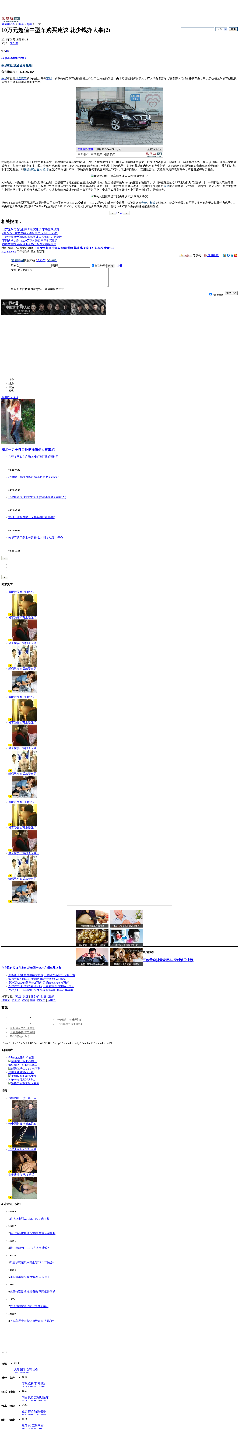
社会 (35, 1369)
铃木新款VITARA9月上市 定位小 (30, 1247)
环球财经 (39, 1383)
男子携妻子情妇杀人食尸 (23, 643)
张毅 (32, 1000)
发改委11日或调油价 (21, 989)
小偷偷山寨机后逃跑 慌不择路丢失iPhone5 (34, 476)
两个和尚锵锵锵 (19, 1036)
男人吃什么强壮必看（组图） (92, 945)
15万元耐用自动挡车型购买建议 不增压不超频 (30, 229)
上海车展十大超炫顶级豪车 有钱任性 (32, 1320)
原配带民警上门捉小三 (22, 591)
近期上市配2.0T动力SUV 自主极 (30, 1218)
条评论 (13, 58)
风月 (31, 1397)
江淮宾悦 (97, 247)
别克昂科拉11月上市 (14, 967)
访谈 (37, 1411)
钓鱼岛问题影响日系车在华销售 (53, 989)
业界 (24, 1411)
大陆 (17, 1369)
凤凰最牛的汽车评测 (22, 1032)
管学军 (34, 996)
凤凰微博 (213, 255)
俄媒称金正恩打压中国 (22, 1098)
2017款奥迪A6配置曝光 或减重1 (29, 1277)
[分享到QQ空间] (224, 255)
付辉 (43, 996)
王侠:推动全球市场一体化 (58, 986)
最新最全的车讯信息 (22, 1028)
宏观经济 (27, 1383)
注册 (119, 265)
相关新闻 (109, 154)
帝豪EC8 (109, 247)
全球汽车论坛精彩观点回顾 (25, 986)
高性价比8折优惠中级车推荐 (25, 975)
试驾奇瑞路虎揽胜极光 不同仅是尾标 (32, 1291)
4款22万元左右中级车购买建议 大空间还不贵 (30, 233)
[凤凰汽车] (154, 156)
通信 (24, 1425)
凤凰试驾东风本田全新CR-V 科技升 (32, 1262)
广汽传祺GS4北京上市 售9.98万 (29, 1306)
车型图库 (96, 154)
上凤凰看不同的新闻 (70, 1023)
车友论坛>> (154, 149)
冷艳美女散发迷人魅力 (22, 1079)
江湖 (37, 1397)
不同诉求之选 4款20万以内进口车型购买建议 (30, 240)
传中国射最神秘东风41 (22, 1123)
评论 (31, 1411)
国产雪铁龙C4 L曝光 (53, 978)
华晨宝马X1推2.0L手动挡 (24, 978)
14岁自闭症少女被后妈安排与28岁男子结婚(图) (37, 497)
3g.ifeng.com (8, 251)
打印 (19, 58)
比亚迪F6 (86, 247)
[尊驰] (119, 144)
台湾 (29, 1369)
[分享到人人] (228, 255)
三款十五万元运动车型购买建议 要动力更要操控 (32, 236)
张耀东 (5, 1000)
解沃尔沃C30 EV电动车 (22, 1064)
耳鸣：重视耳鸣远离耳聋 (92, 964)
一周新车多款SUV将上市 (59, 975)
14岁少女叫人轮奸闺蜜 (22, 1149)
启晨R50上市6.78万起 (56, 982)
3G (29, 1425)
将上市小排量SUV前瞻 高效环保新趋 (32, 1233)
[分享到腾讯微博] (232, 255)
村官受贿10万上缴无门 (22, 617)
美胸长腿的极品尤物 (21, 1072)
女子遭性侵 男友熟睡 (21, 1174)
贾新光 (16, 1000)
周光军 (41, 1000)
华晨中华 (82, 149)
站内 (219, 29)
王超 (51, 996)
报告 (43, 1411)
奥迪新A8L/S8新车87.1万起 (25, 982)
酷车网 (14, 43)
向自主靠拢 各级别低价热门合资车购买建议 (29, 244)
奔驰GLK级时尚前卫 (21, 1057)
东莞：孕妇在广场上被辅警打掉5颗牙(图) (33, 456)
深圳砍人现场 (9, 397)
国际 (23, 1369)
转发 (24, 58)
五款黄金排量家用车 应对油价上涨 (168, 960)
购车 (21, 24)
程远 (25, 1000)
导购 (30, 24)
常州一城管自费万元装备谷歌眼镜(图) (31, 517)
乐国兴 (51, 1000)
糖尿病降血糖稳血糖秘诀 (92, 926)
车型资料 (83, 154)
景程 (70, 247)
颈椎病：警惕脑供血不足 (126, 945)
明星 (24, 1397)
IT (42, 1425)
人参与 (5, 58)
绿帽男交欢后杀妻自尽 (22, 668)
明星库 (44, 1397)
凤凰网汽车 (8, 24)
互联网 (36, 1425)
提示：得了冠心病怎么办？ (126, 926)
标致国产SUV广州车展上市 (44, 967)
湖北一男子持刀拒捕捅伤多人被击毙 (28, 449)
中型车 (56, 247)
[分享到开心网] (235, 255)
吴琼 (26, 996)
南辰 (18, 996)
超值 (48, 247)
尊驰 (90, 149)
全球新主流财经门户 (70, 1019)
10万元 (41, 247)
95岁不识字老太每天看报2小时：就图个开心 (35, 537)
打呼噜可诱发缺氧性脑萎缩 (126, 964)
